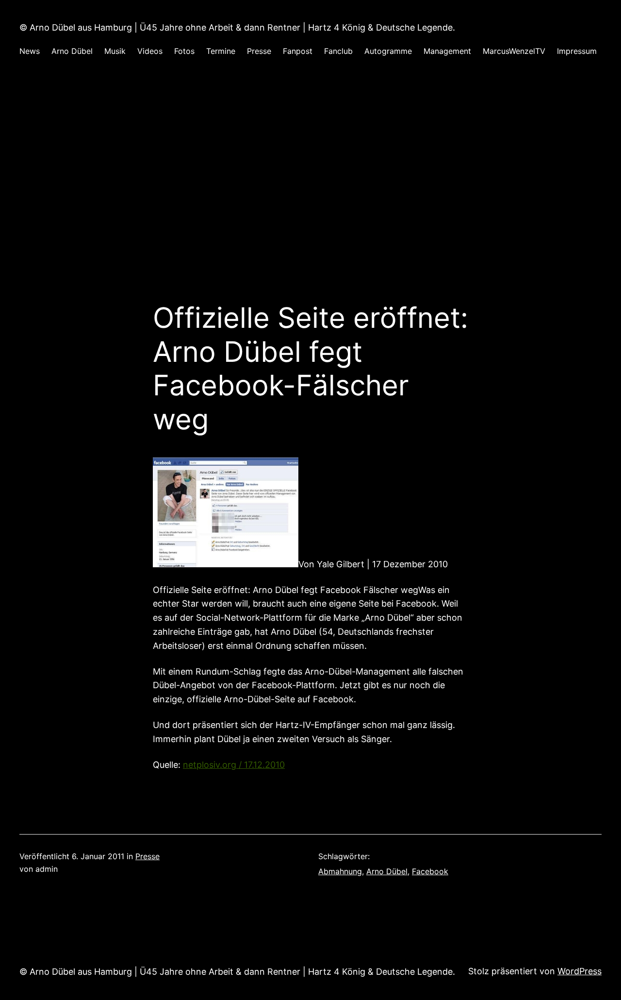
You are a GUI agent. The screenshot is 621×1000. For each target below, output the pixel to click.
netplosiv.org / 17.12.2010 (234, 765)
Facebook (430, 871)
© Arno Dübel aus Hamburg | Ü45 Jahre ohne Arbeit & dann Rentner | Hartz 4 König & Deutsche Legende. (237, 27)
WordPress (579, 971)
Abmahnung (340, 871)
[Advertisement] (310, 172)
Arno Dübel (387, 871)
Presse (147, 856)
